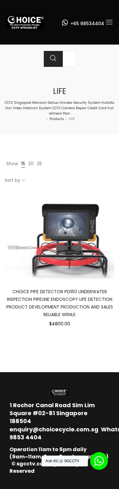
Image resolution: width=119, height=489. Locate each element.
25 (39, 163)
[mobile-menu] (109, 22)
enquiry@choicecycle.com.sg (54, 429)
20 (31, 163)
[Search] (53, 59)
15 (23, 163)
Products (57, 119)
